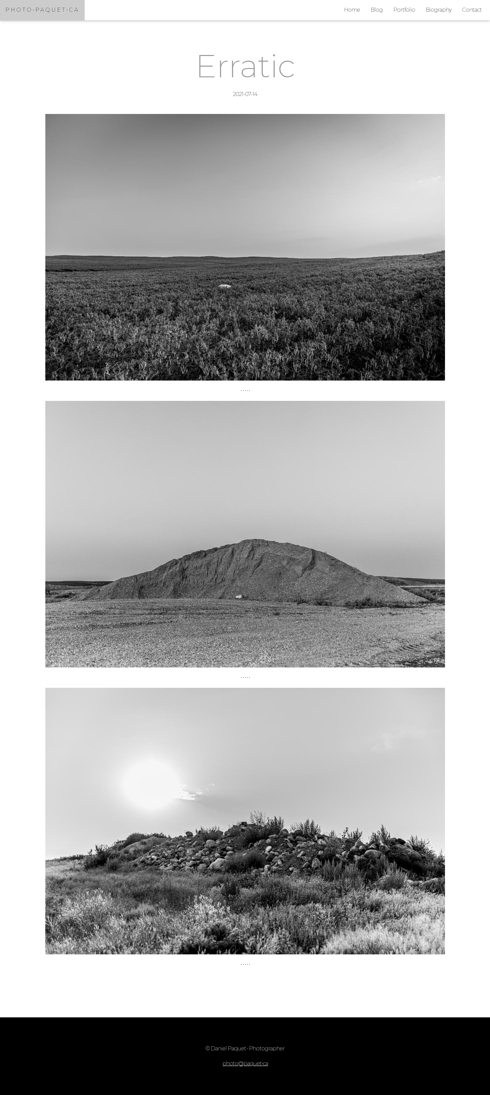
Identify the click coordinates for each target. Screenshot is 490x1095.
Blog (377, 10)
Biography (438, 10)
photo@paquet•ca (245, 1063)
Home (352, 10)
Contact (472, 10)
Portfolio (404, 10)
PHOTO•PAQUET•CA (42, 10)
